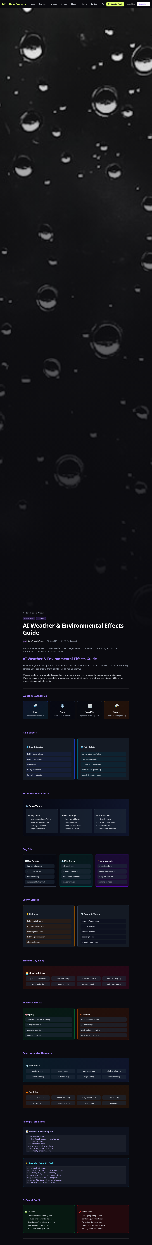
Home (32, 4)
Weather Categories (35, 695)
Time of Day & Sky (33, 960)
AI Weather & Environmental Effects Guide (60, 659)
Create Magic (117, 4)
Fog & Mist (29, 849)
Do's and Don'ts (32, 1200)
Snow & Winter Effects (36, 793)
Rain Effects (30, 732)
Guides (64, 4)
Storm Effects (31, 899)
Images (54, 4)
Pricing (94, 4)
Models (74, 4)
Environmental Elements (37, 1053)
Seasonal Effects (32, 1002)
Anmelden (131, 4)
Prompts (42, 4)
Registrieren (144, 4)
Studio (84, 4)
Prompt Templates (34, 1121)
